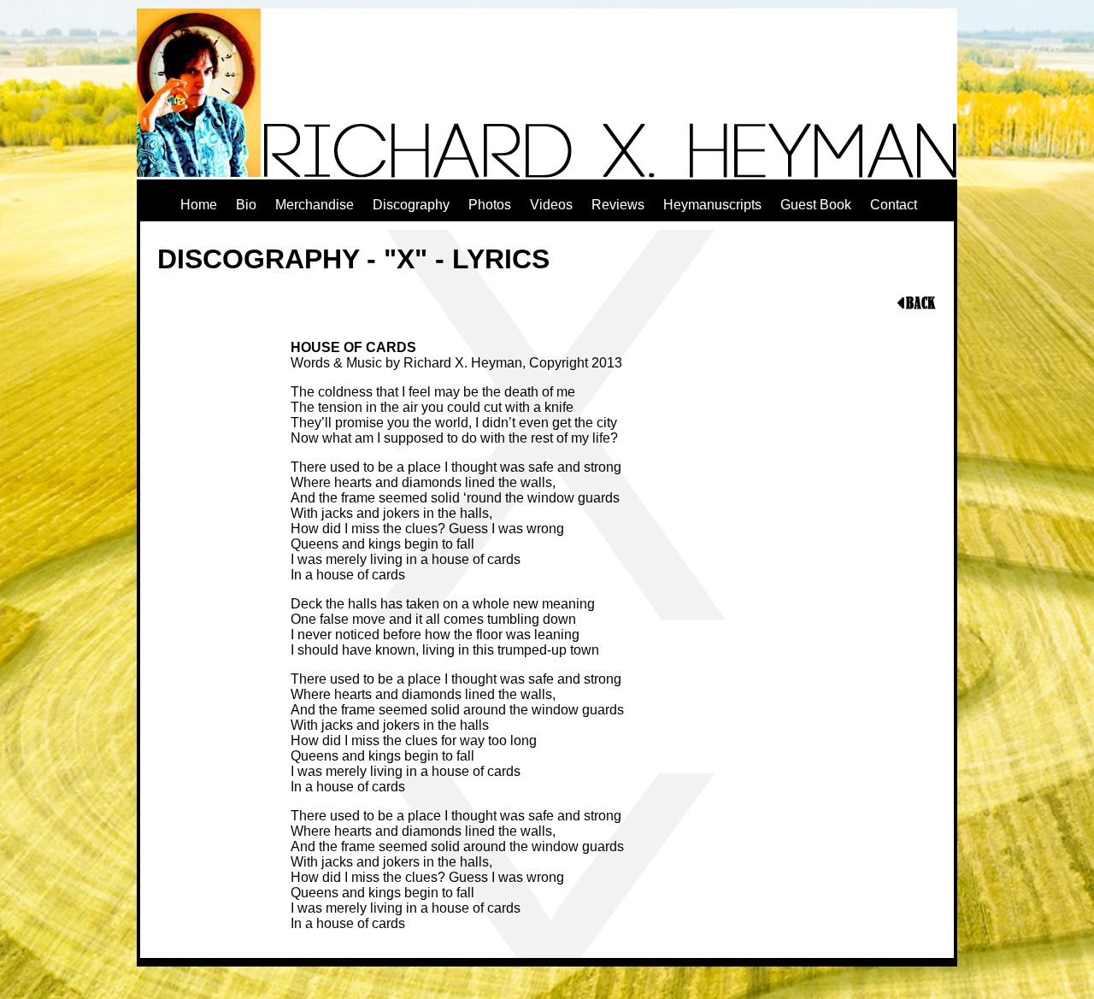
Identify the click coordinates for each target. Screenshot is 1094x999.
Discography (411, 204)
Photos (489, 204)
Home (198, 204)
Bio (246, 204)
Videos (551, 204)
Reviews (617, 204)
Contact (893, 204)
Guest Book (815, 204)
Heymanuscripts (712, 204)
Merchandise (314, 204)
